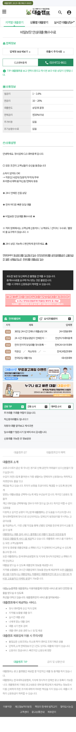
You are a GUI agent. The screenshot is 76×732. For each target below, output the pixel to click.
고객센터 (24, 711)
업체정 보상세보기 (19, 51)
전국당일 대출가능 (23, 358)
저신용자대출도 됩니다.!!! (16, 419)
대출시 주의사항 (54, 51)
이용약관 (7, 706)
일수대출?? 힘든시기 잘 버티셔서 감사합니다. (25, 432)
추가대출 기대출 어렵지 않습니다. (20, 412)
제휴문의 (52, 711)
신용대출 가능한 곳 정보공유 (17, 438)
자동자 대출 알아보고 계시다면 (18, 425)
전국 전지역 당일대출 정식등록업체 (31, 344)
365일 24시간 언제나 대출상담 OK (30, 331)
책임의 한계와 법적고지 (46, 706)
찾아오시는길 (66, 706)
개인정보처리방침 (23, 706)
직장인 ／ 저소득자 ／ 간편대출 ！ (35, 351)
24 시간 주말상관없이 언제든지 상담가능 (33, 338)
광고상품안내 (38, 711)
